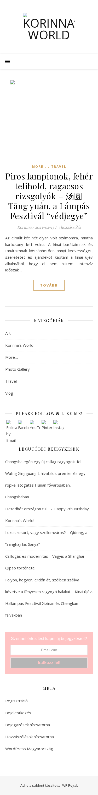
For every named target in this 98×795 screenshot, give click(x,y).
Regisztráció (16, 700)
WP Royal (69, 785)
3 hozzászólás (69, 227)
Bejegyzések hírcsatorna (27, 724)
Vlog (9, 393)
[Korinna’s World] (49, 27)
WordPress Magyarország (29, 748)
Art (8, 333)
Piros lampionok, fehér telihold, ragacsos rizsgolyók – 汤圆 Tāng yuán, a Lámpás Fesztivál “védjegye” (49, 195)
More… (11, 357)
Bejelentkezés (18, 712)
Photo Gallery (17, 369)
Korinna (24, 227)
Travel (58, 166)
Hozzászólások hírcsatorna (29, 736)
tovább (49, 285)
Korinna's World (19, 345)
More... (40, 166)
